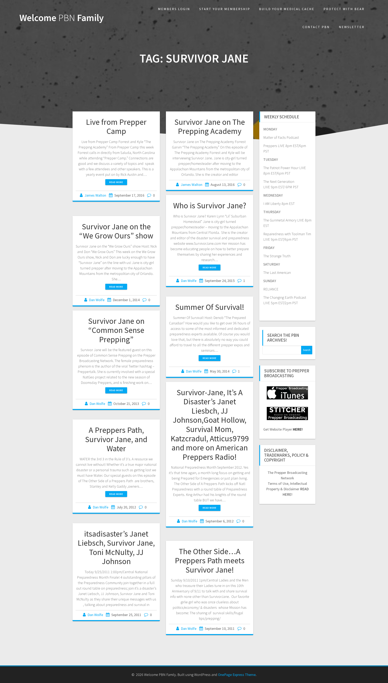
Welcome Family (61, 18)
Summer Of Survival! (209, 307)
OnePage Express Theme (237, 674)
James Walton (95, 195)
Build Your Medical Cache (286, 9)
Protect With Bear (344, 9)
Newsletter (352, 27)
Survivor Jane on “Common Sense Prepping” (116, 330)
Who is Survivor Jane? (209, 205)
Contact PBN (316, 27)
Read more (116, 182)
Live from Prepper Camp (116, 126)
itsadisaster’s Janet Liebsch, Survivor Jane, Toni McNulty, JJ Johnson (116, 548)
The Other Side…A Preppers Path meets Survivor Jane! (210, 560)
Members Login (174, 9)
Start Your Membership (224, 9)
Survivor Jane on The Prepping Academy (209, 126)
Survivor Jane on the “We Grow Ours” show (116, 231)
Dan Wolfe (188, 280)
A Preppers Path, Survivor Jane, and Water (116, 439)
